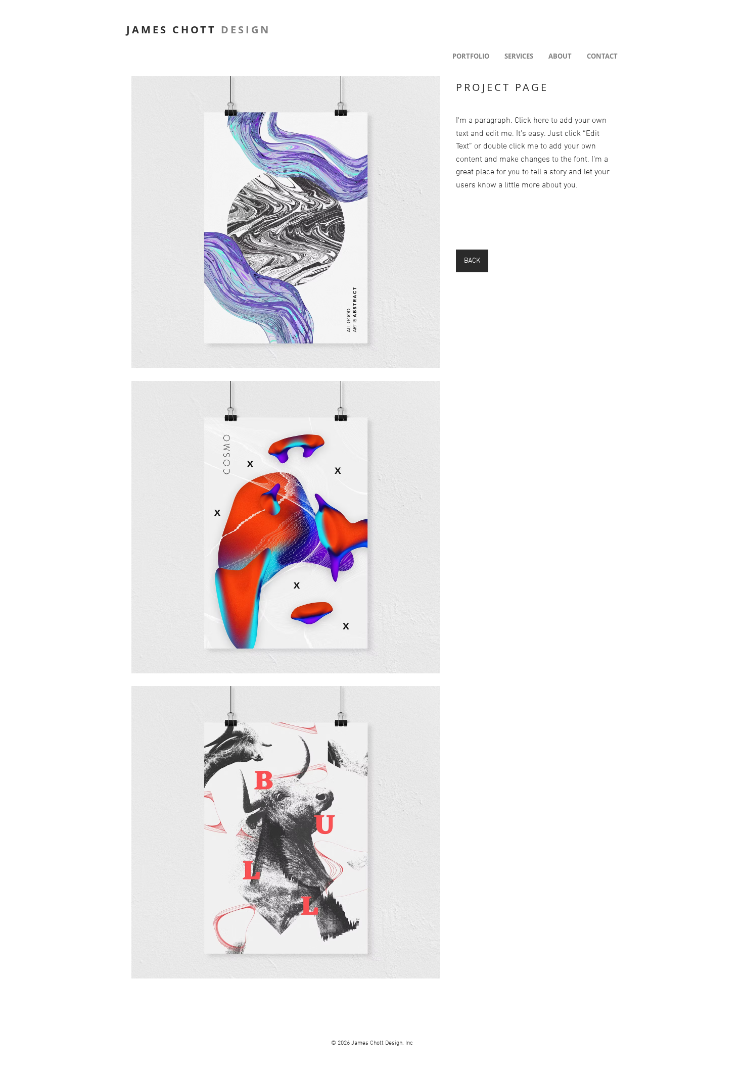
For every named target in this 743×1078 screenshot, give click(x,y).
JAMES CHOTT (198, 29)
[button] (285, 222)
